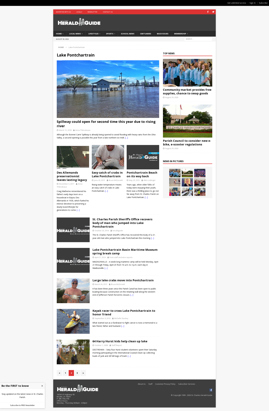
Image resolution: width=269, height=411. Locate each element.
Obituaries (145, 33)
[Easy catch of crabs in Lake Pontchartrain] (108, 157)
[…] (126, 137)
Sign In (253, 3)
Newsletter (92, 12)
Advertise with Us (63, 12)
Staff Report (117, 345)
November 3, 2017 (66, 184)
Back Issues (162, 33)
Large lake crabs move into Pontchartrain (123, 280)
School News (127, 33)
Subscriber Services (186, 384)
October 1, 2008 (101, 345)
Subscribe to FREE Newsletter (22, 405)
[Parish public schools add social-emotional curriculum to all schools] (199, 173)
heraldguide (118, 230)
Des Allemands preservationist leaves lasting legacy (72, 176)
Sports (109, 33)
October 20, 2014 (102, 230)
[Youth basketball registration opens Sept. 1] (174, 182)
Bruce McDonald (116, 180)
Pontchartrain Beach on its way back (142, 174)
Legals (79, 12)
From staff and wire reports (121, 257)
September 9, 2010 (102, 318)
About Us (142, 384)
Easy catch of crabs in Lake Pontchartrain (107, 174)
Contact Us (108, 12)
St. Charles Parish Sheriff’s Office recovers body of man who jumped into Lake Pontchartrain (122, 222)
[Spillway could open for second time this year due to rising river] (108, 89)
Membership (180, 33)
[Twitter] (213, 11)
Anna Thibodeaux (82, 130)
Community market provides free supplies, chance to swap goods (187, 91)
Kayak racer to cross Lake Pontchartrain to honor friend (123, 312)
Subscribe (263, 3)
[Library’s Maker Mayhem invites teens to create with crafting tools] (199, 191)
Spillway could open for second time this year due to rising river (106, 123)
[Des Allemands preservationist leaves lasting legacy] (73, 157)
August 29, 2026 (171, 97)
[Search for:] (198, 38)
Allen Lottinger (149, 180)
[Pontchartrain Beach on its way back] (143, 157)
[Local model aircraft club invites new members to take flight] (174, 191)
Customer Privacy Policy (165, 384)
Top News (169, 53)
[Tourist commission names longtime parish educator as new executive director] (187, 182)
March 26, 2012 (101, 284)
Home (59, 33)
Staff (150, 384)
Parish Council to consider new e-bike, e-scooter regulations (187, 142)
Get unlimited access (236, 3)
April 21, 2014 (100, 257)
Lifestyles (93, 33)
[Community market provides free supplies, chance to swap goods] (187, 73)
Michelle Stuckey (121, 318)
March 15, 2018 (65, 130)
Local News (75, 33)
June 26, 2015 (99, 180)
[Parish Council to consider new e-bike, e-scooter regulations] (187, 121)
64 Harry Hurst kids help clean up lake (119, 341)
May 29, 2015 (134, 180)
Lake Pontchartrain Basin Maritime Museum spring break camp (124, 251)
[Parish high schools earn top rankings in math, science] (199, 182)
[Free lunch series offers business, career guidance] (187, 191)
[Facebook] (207, 11)
